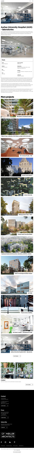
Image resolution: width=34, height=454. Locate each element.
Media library (3, 417)
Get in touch (3, 405)
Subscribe (3, 427)
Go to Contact (28, 384)
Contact (3, 380)
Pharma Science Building (26, 312)
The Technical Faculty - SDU (26, 155)
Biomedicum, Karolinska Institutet (24, 116)
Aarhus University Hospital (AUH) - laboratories (21, 352)
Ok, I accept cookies (17, 452)
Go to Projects (16, 356)
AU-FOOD (30, 293)
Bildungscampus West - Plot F (25, 214)
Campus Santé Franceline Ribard (25, 234)
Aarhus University (28, 195)
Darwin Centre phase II (27, 175)
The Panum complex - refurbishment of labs (22, 332)
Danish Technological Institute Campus (23, 273)
